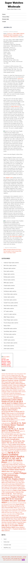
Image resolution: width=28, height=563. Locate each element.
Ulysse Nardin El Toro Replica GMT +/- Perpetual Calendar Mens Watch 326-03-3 (14, 529)
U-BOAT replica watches (9, 340)
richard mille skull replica (16, 556)
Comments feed (7, 544)
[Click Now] (7, 358)
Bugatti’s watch (9, 177)
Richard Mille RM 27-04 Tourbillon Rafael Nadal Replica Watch (13, 525)
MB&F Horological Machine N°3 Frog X (12, 249)
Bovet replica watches (9, 271)
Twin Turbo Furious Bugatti (16, 236)
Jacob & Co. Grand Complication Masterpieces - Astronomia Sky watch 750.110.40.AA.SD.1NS (13, 440)
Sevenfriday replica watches (10, 331)
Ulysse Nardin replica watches (10, 342)
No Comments (15, 31)
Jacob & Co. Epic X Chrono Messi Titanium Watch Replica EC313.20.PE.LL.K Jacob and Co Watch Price (14, 427)
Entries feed (6, 541)
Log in (5, 539)
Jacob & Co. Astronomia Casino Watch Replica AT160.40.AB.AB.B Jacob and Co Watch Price (12, 400)
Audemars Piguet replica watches (11, 262)
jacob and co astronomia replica (14, 559)
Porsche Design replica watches (11, 322)
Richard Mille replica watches (10, 328)
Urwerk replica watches (9, 345)
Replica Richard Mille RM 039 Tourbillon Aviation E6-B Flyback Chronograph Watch (14, 495)
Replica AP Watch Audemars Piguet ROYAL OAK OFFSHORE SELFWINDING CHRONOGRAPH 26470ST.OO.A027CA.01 (13, 489)
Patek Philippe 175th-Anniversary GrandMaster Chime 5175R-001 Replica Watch (14, 476)
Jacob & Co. (20, 78)
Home (3, 14)
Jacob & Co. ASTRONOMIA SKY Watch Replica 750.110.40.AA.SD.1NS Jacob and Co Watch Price (13, 415)
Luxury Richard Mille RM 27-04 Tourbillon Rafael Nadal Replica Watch (13, 469)
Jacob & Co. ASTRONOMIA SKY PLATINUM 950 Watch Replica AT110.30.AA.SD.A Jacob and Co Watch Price (14, 405)
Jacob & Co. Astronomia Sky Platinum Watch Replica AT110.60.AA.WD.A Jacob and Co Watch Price (13, 410)
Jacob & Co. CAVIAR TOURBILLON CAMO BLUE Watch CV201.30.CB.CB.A (13, 421)
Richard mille (5, 19)
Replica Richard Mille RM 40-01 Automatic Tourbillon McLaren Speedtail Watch (13, 500)
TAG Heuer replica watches (10, 334)
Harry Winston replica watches (10, 305)
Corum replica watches (9, 288)
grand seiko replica (6, 556)
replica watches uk (15, 106)
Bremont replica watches (9, 279)
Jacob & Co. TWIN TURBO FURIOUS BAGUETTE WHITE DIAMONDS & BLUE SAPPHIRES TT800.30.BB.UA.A (14, 35)
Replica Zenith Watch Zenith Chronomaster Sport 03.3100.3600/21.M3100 (13, 515)
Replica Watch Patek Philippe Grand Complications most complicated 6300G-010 (14, 511)
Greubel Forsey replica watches (11, 302)
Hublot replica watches (9, 308)
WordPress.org (7, 547)
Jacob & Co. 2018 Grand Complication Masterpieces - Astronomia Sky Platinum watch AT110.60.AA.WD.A (14, 393)
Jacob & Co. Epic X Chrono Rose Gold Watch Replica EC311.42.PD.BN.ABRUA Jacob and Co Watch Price (13, 432)
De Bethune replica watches (10, 291)
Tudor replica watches (9, 337)
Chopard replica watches (9, 285)
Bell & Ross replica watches (10, 265)
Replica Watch (7, 325)
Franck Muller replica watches (10, 294)
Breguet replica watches (9, 274)
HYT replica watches (8, 311)
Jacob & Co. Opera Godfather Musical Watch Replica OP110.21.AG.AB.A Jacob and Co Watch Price (13, 457)
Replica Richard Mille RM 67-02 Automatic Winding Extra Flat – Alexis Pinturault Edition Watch (13, 506)
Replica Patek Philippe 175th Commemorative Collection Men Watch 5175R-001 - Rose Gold (14, 492)
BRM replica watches (8, 282)
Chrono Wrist (5, 16)
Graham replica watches (9, 297)
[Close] (12, 354)
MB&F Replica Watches (9, 317)
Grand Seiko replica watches (10, 299)
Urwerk (4, 21)
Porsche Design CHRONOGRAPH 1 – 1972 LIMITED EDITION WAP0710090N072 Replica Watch (13, 486)
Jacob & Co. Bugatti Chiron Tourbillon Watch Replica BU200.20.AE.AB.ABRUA (14, 418)
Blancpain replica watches (9, 268)
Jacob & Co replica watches (10, 247)
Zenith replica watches (9, 348)
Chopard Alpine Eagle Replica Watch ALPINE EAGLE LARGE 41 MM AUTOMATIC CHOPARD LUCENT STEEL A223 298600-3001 (14, 383)
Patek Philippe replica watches (11, 320)
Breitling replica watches (9, 277)
